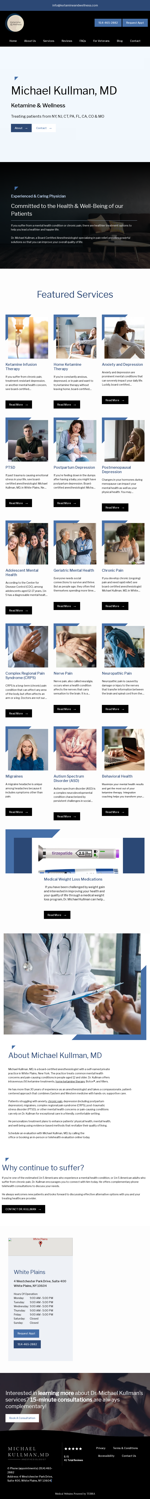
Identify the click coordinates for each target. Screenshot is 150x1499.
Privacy (101, 1448)
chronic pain (55, 1101)
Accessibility (106, 1455)
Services (48, 40)
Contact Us (129, 1455)
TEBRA (91, 1493)
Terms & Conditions (125, 1448)
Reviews (67, 40)
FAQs (83, 40)
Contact (135, 40)
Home (13, 40)
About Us (30, 40)
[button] (40, 1244)
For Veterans (101, 40)
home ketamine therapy (70, 1081)
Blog (120, 40)
